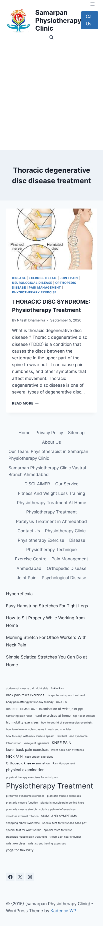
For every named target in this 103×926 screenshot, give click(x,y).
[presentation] (51, 239)
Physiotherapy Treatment (51, 511)
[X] (20, 877)
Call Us (90, 20)
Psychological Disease (64, 577)
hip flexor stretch (84, 715)
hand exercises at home (52, 715)
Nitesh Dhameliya (31, 320)
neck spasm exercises (39, 756)
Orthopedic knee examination (28, 763)
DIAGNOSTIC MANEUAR (21, 709)
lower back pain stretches (67, 750)
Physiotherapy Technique (51, 549)
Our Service (66, 483)
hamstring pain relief (19, 715)
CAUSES (61, 702)
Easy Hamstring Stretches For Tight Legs (47, 605)
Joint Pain (69, 278)
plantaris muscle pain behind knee (62, 802)
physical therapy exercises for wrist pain (32, 777)
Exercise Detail (43, 278)
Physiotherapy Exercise (34, 292)
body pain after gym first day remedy (30, 702)
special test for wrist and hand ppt (64, 823)
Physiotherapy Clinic (65, 530)
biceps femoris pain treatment (66, 695)
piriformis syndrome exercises (25, 796)
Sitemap (76, 432)
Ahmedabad (29, 568)
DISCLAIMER (37, 483)
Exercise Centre (30, 558)
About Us (51, 442)
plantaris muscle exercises (64, 796)
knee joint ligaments (36, 743)
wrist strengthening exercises (47, 843)
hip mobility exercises (22, 722)
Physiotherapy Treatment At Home (51, 502)
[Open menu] (92, 4)
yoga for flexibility (20, 850)
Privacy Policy (49, 432)
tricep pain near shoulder (65, 836)
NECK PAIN (14, 756)
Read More (25, 403)
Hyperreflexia (19, 593)
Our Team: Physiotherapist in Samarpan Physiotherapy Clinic (48, 455)
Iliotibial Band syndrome (72, 736)
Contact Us (29, 530)
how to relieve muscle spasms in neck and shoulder (38, 729)
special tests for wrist (58, 830)
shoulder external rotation (22, 816)
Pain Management (45, 287)
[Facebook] (10, 877)
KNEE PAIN (62, 742)
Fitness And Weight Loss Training (51, 493)
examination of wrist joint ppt (61, 709)
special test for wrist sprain (23, 830)
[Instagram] (30, 877)
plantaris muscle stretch (21, 809)
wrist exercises (16, 843)
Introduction (13, 743)
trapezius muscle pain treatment (26, 836)
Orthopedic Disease (66, 568)
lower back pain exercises (27, 749)
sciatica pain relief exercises (57, 809)
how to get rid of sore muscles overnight (66, 722)
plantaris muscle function (22, 802)
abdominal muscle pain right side (27, 688)
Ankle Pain (57, 688)
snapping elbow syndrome (23, 823)
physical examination (25, 769)
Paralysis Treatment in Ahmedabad (51, 521)
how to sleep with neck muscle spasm (30, 736)
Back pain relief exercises (25, 695)
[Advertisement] (51, 96)
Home (24, 432)
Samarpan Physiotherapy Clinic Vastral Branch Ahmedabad (47, 471)
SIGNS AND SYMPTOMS (59, 816)
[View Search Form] (51, 37)
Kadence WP (63, 910)
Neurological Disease (32, 283)
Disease (19, 278)
